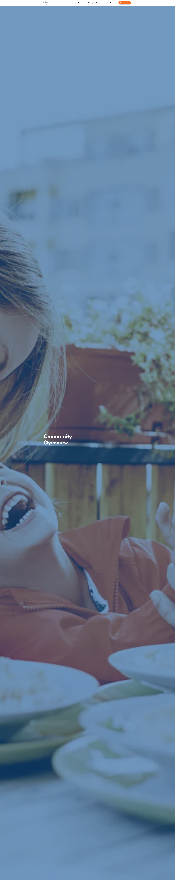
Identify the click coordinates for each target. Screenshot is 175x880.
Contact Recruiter (124, 3)
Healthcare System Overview (93, 3)
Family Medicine (77, 3)
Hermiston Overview (109, 3)
